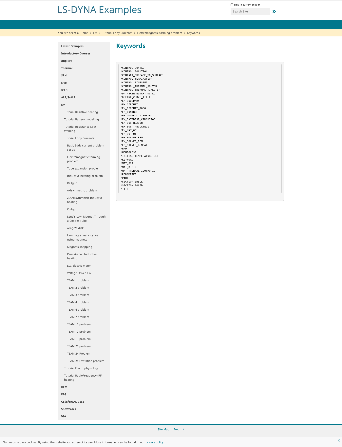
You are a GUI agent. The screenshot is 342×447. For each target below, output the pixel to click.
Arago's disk (75, 228)
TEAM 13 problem (79, 339)
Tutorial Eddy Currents (117, 33)
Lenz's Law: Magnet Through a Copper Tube (86, 219)
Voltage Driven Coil (79, 273)
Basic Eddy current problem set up (85, 147)
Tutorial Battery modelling (81, 119)
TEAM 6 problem (78, 309)
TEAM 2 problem (78, 287)
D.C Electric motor (79, 265)
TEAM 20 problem (79, 346)
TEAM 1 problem (78, 280)
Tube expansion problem (83, 168)
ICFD (64, 90)
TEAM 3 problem (78, 295)
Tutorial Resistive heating (81, 112)
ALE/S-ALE (68, 97)
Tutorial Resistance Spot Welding (80, 129)
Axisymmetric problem (82, 190)
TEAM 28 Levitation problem (85, 361)
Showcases (68, 409)
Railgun (72, 183)
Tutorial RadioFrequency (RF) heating (83, 377)
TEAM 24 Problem (78, 353)
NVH (64, 83)
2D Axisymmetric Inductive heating (85, 200)
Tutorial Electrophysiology (81, 368)
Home (84, 33)
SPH (64, 75)
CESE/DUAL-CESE (72, 401)
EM (95, 33)
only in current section (247, 4)
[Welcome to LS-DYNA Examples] (105, 9)
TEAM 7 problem (78, 317)
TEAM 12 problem (79, 331)
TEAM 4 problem (78, 302)
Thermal (66, 68)
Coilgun (72, 209)
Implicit (66, 61)
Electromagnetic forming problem (159, 33)
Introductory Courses (75, 53)
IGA (63, 416)
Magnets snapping (79, 247)
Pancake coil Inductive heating (82, 256)
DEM (64, 387)
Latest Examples (72, 46)
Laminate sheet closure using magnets (82, 237)
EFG (63, 394)
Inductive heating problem (85, 176)
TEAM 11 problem (79, 324)
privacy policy (154, 442)
